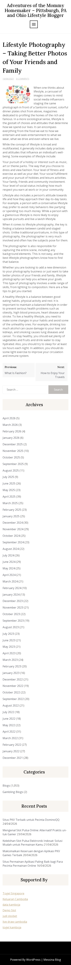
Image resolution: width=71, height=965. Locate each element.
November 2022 (13, 686)
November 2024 (13, 529)
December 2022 (13, 679)
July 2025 (8, 477)
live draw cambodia (15, 922)
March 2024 (10, 581)
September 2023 (13, 621)
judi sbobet (10, 916)
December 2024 (13, 523)
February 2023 (12, 666)
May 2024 (9, 568)
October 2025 (11, 457)
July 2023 (8, 634)
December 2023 (13, 601)
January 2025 (11, 516)
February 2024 (12, 588)
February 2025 (12, 510)
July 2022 (8, 712)
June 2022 (9, 719)
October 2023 (11, 614)
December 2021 (13, 758)
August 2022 (11, 705)
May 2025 (9, 490)
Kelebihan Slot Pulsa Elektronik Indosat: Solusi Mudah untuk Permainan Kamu (32, 843)
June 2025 (9, 483)
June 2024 (9, 562)
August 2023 (11, 627)
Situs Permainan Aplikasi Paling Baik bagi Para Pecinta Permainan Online (33, 864)
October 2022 (11, 692)
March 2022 (10, 738)
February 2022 (12, 745)
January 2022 (11, 751)
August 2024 (11, 549)
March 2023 (10, 660)
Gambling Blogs (13, 792)
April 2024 (9, 575)
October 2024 (11, 536)
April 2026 (9, 418)
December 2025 (13, 444)
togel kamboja (12, 927)
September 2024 (13, 542)
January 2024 (11, 594)
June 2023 (9, 640)
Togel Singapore (13, 893)
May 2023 (9, 647)
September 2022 (13, 699)
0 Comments (22, 78)
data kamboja (11, 905)
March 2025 (10, 503)
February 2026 (12, 431)
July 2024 (8, 555)
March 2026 (10, 425)
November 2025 (13, 451)
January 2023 (11, 673)
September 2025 (13, 464)
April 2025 (9, 496)
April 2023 (9, 653)
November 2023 (13, 607)
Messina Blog (52, 960)
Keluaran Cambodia (15, 899)
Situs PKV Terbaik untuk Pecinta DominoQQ (31, 820)
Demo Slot (9, 910)
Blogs (6, 785)
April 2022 (9, 731)
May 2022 (9, 725)
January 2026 (11, 438)
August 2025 (11, 470)
